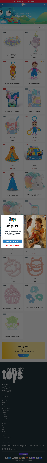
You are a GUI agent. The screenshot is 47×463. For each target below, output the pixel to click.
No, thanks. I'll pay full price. (12, 245)
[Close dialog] (44, 216)
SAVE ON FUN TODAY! (12, 241)
